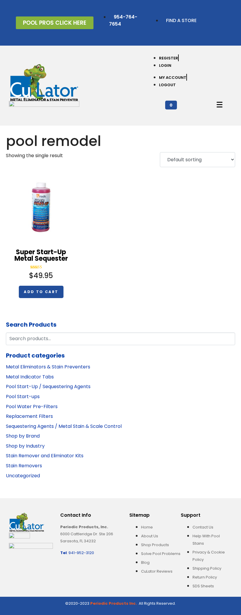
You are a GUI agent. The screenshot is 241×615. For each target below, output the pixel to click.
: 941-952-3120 (77, 553)
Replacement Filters (29, 416)
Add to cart (41, 291)
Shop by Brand (23, 436)
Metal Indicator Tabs (30, 376)
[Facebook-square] (212, 13)
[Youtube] (229, 30)
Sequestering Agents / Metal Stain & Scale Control (64, 426)
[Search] (229, 338)
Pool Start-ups (23, 396)
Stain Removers (24, 465)
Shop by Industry (25, 446)
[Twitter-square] (229, 13)
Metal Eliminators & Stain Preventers (48, 366)
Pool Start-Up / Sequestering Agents (48, 386)
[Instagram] (212, 30)
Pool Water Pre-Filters (32, 406)
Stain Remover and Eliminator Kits (44, 455)
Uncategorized (23, 475)
